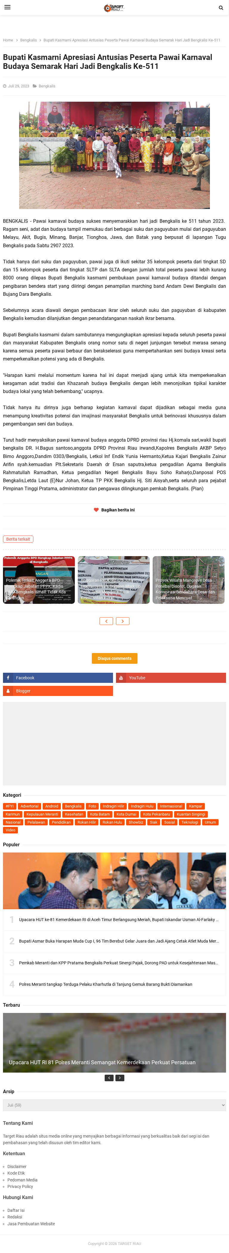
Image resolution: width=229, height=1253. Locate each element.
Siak (153, 822)
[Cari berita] (221, 8)
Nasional (13, 822)
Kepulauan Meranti (42, 814)
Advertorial (29, 806)
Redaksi (14, 1217)
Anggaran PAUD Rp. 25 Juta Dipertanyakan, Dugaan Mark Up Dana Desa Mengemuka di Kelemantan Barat (111, 589)
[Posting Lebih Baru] (106, 621)
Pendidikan (61, 822)
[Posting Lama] (122, 621)
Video (10, 830)
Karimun (13, 814)
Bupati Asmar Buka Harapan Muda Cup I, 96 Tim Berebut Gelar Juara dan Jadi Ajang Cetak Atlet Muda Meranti (121, 941)
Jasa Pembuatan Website (31, 1223)
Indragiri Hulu (142, 806)
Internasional (171, 806)
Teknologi (190, 822)
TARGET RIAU (129, 1243)
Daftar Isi (15, 1210)
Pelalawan (36, 822)
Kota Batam (100, 814)
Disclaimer (17, 1166)
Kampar (195, 806)
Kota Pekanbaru (156, 814)
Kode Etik (16, 1173)
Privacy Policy (20, 1186)
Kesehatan (74, 814)
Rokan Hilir (87, 822)
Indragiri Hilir (113, 806)
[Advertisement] (114, 743)
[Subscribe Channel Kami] (171, 678)
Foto (92, 806)
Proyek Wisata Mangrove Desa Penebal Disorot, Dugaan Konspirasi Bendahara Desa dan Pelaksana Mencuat (185, 589)
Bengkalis (47, 86)
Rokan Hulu (112, 822)
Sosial (169, 822)
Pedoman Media (22, 1180)
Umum (210, 822)
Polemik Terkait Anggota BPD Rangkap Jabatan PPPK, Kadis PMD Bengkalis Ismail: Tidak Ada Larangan (36, 589)
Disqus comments (114, 658)
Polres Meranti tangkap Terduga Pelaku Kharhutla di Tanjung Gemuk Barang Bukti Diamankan (105, 984)
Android (51, 806)
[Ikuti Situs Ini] (58, 691)
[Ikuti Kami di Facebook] (58, 678)
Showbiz (136, 822)
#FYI (10, 806)
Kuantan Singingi (191, 814)
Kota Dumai (126, 814)
